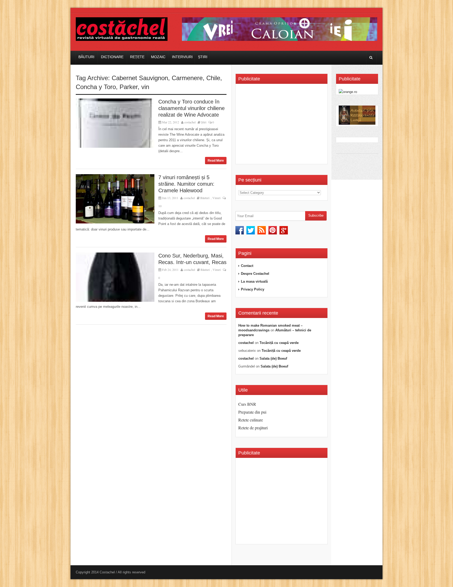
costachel (190, 122)
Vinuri (216, 198)
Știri (202, 57)
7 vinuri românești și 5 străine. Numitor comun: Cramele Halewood (186, 183)
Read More (216, 160)
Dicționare (112, 57)
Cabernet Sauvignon (140, 77)
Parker (129, 86)
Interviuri (182, 57)
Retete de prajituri (253, 427)
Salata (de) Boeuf (273, 358)
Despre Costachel (255, 274)
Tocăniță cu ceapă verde (279, 343)
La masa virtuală (254, 281)
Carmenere (187, 77)
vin (145, 86)
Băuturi (86, 57)
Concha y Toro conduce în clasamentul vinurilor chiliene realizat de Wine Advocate (191, 108)
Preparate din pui (252, 412)
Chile (213, 77)
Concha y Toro (96, 86)
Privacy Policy (252, 289)
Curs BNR (247, 404)
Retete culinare (250, 420)
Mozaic (158, 57)
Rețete (137, 57)
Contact (247, 266)
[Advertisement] (282, 125)
